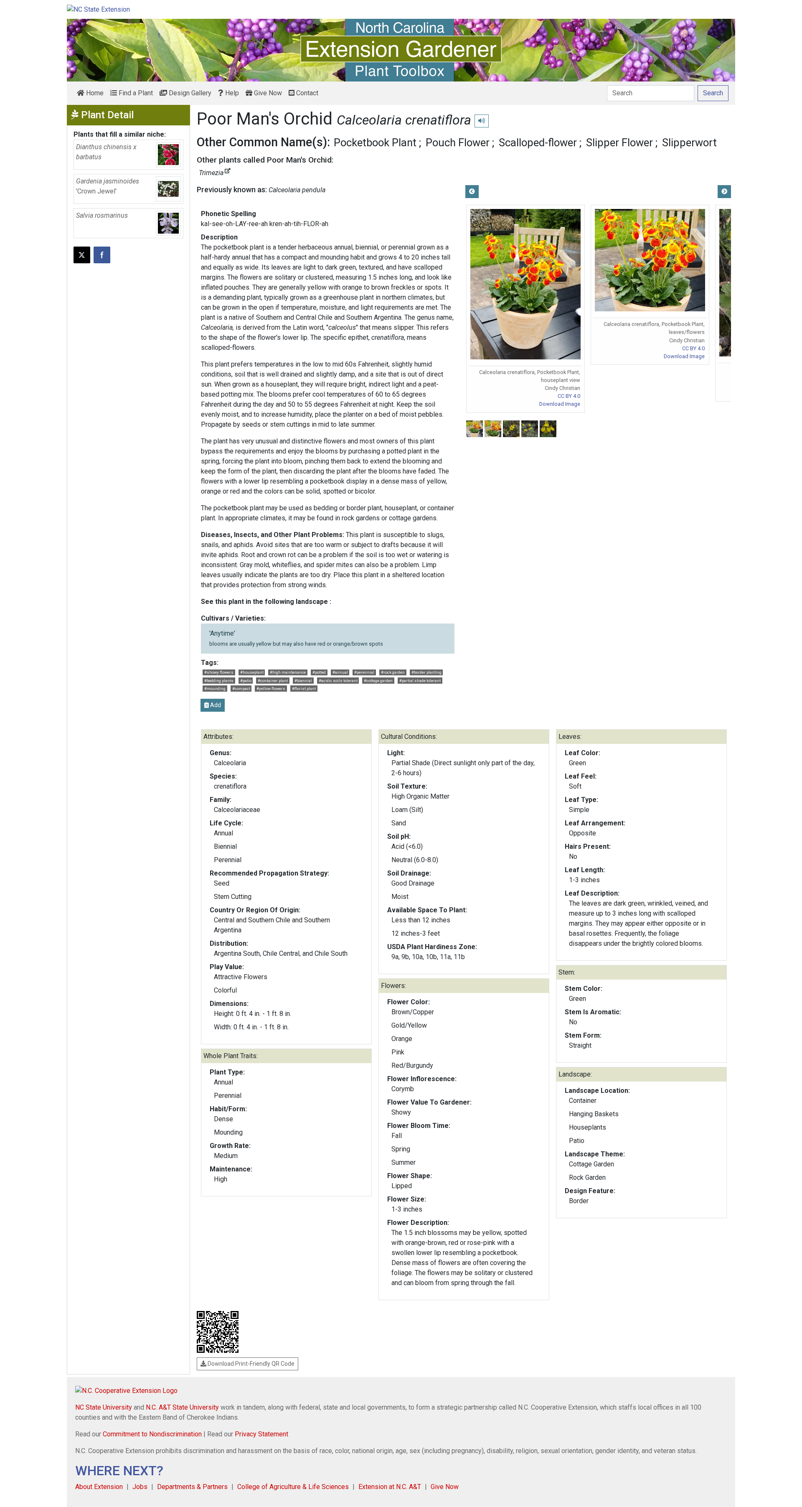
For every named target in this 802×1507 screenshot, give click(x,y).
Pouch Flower (458, 142)
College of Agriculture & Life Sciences (293, 1487)
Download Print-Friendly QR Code (250, 1363)
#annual (340, 672)
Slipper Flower (619, 142)
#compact (241, 688)
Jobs (139, 1487)
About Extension (99, 1487)
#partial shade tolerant (420, 680)
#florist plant (304, 688)
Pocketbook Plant (375, 142)
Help (231, 93)
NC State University (103, 1407)
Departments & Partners (192, 1487)
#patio (245, 680)
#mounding (215, 688)
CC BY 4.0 (569, 396)
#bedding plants (218, 680)
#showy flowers (218, 672)
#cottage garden (378, 680)
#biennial (303, 680)
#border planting (426, 672)
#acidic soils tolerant (338, 680)
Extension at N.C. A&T (389, 1487)
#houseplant (252, 672)
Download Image (559, 404)
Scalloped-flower (538, 142)
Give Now (267, 93)
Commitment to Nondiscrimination (152, 1434)
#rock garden (393, 672)
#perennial (364, 672)
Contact (306, 93)
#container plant (273, 680)
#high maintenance (288, 672)
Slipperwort (689, 142)
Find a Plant (135, 93)
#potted (319, 672)
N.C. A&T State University (182, 1407)
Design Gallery (189, 93)
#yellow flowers (270, 688)
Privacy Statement (261, 1434)
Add (215, 705)
